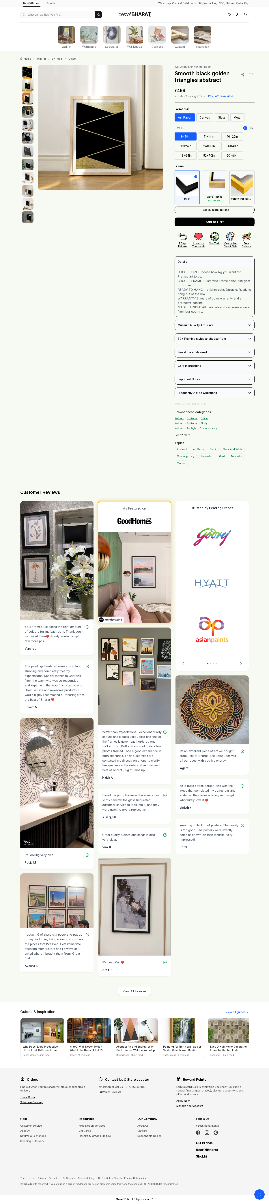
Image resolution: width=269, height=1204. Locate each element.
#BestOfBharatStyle (208, 1125)
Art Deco (198, 449)
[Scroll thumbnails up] (27, 66)
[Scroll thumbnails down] (27, 231)
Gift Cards (85, 1130)
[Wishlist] (229, 14)
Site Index (54, 1178)
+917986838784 (134, 1086)
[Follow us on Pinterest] (216, 1132)
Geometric (207, 456)
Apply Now (183, 1100)
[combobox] (57, 14)
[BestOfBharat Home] (134, 14)
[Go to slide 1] (207, 663)
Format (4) (182, 109)
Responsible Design (149, 1135)
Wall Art (41, 58)
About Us (142, 1125)
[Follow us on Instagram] (207, 1132)
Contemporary (208, 428)
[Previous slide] (183, 663)
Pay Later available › (221, 96)
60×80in (232, 155)
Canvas (205, 117)
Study (204, 423)
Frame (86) (183, 166)
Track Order (27, 1097)
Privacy (42, 1178)
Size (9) (180, 128)
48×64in (186, 155)
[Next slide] (241, 663)
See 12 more (182, 435)
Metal (237, 117)
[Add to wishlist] (251, 74)
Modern (181, 463)
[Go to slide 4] (216, 663)
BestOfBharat (31, 3)
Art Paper (185, 117)
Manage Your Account (189, 1105)
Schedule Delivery (31, 1102)
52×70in (209, 155)
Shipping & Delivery (32, 1141)
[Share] (243, 75)
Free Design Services (92, 1125)
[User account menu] (237, 14)
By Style (192, 428)
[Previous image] (44, 127)
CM (251, 128)
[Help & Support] (259, 1194)
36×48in (232, 146)
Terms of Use (27, 1178)
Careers (142, 1130)
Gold (222, 456)
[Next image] (156, 127)
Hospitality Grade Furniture (95, 1135)
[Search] (98, 14)
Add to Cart (215, 222)
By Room (57, 58)
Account (25, 1130)
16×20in (232, 136)
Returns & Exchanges (33, 1135)
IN (245, 128)
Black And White (232, 449)
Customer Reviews (109, 1091)
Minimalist (236, 456)
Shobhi (51, 3)
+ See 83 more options (214, 209)
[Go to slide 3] (213, 663)
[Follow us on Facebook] (198, 1132)
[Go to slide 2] (210, 663)
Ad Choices (69, 1178)
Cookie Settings (86, 1178)
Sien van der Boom (199, 66)
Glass (221, 117)
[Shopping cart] (245, 14)
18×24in (185, 146)
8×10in (185, 136)
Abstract (182, 449)
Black (213, 449)
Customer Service (31, 1125)
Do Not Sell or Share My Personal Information (122, 1178)
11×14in (209, 136)
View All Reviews (134, 991)
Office (72, 58)
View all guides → (237, 1012)
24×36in (209, 146)
